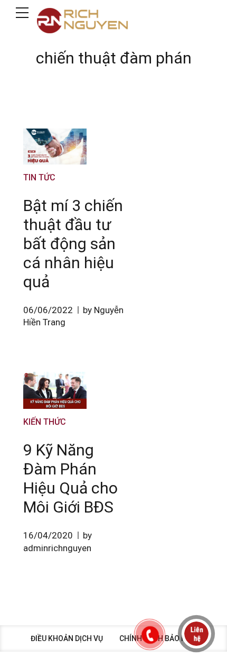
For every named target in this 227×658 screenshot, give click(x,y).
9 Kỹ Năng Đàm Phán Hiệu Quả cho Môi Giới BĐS (70, 478)
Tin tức (39, 177)
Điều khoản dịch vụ (67, 638)
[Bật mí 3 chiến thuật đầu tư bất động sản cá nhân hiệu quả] (55, 146)
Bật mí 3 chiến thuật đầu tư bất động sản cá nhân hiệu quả (73, 243)
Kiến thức (44, 422)
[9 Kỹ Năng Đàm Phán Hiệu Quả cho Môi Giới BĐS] (55, 390)
